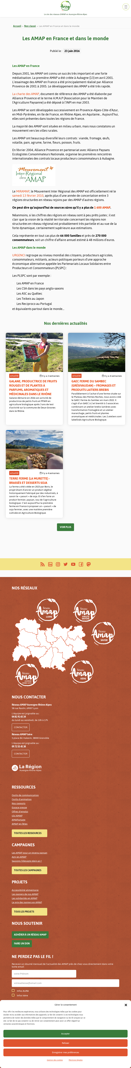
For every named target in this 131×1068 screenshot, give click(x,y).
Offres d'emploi (20, 811)
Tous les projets (24, 911)
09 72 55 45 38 (19, 746)
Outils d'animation (22, 799)
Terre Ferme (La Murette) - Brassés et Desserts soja (29, 480)
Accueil (17, 26)
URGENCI (18, 255)
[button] (126, 1005)
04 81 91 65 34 (19, 716)
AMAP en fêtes (19, 824)
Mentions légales (76, 1060)
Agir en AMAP (19, 857)
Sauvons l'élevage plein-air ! (27, 861)
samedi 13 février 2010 (27, 196)
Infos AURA (23, 991)
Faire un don (22, 943)
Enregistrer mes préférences (65, 1052)
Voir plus (65, 527)
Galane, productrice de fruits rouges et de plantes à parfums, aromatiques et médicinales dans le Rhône (33, 387)
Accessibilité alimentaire (25, 890)
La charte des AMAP (25, 94)
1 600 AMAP (102, 208)
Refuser (65, 1043)
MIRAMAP (23, 191)
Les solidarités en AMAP (24, 898)
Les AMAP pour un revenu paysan (29, 853)
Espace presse (19, 807)
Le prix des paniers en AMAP (27, 902)
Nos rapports (18, 803)
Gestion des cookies (55, 1060)
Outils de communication (25, 795)
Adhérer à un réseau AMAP (30, 934)
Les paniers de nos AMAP (25, 894)
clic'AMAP (17, 815)
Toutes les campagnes (27, 870)
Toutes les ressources (27, 833)
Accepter (65, 1034)
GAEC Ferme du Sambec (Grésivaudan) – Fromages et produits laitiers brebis (93, 385)
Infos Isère (22, 995)
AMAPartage (18, 819)
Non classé (30, 26)
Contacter (20, 727)
